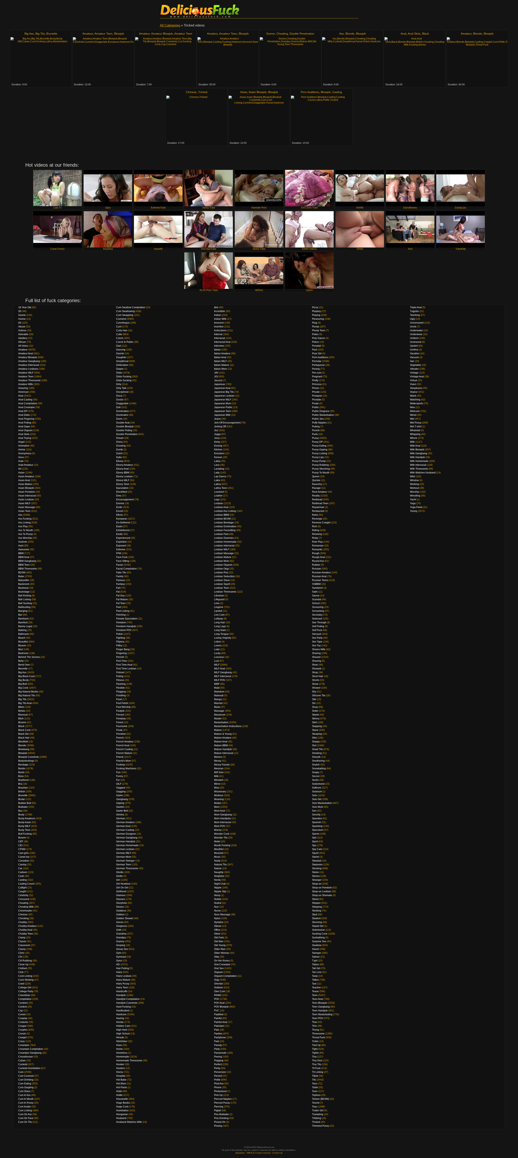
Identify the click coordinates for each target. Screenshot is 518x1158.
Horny (119, 1072)
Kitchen (218, 449)
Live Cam (219, 614)
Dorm (119, 418)
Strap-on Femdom (322, 887)
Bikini (21, 707)
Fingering (121, 653)
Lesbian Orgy (221, 568)
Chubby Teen (25, 933)
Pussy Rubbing (320, 465)
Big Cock (23, 687)
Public (315, 407)
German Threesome (127, 868)
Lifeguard (219, 599)
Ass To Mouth (25, 530)
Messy (217, 760)
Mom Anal (219, 810)
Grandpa (121, 937)
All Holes (23, 345)
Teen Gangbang (321, 1006)
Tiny (314, 1056)
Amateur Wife (25, 384)
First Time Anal (124, 664)
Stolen (315, 872)
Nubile (217, 899)
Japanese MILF (222, 399)
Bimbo (21, 710)
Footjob (120, 710)
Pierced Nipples (223, 1099)
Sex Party (317, 637)
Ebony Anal (122, 468)
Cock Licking (25, 976)
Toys (314, 1106)
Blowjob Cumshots (28, 757)
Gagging (121, 791)
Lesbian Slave (222, 580)
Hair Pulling (122, 968)
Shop (315, 672)
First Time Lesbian (126, 668)
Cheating (282, 33)
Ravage (316, 488)
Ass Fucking (25, 518)
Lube (217, 649)
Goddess (121, 910)
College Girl (24, 987)
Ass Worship (25, 538)
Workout (414, 488)
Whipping (415, 434)
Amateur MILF (26, 372)
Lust (216, 660)
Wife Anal (415, 445)
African (22, 342)
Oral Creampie (222, 964)
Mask (217, 707)
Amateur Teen (103, 33)
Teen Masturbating (322, 1014)
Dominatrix (122, 415)
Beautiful (23, 641)
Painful (218, 1018)
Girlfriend (121, 891)
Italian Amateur (222, 353)
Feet (118, 607)
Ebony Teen (122, 484)
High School (123, 1033)
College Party (25, 991)
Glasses (120, 899)
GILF (118, 783)
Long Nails (220, 630)
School (316, 603)
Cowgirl (22, 1037)
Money (218, 830)
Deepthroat (122, 361)
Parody (218, 1045)
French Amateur (125, 741)
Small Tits (317, 749)
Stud (314, 914)
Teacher (316, 987)
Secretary (317, 614)
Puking (316, 426)
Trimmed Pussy (320, 1125)
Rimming (317, 534)
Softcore (316, 787)
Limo (217, 603)
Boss (21, 776)
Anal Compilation (27, 403)
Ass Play (23, 526)
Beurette (23, 668)
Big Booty (23, 680)
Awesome (23, 549)
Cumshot (121, 319)
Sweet (315, 949)
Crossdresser (25, 1056)
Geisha (120, 814)
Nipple (217, 887)
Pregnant (317, 376)
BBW (21, 553)
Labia (217, 461)
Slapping (317, 726)
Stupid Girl (318, 926)
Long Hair (219, 622)
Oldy (216, 956)
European (121, 518)
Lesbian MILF (221, 549)
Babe (21, 576)
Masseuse (219, 714)
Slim (314, 737)
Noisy (217, 895)
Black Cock (24, 730)
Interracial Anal (222, 342)
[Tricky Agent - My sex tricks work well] (103, 60)
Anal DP (22, 411)
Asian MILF (24, 503)
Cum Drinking (25, 1079)
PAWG (217, 995)
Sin (314, 703)
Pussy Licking (319, 453)
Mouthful (219, 849)
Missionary (220, 791)
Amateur (87, 33)
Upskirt (414, 345)
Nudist (217, 903)
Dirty (118, 384)
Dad (118, 345)
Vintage (414, 372)
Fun (118, 772)
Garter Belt (122, 810)
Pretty (315, 380)
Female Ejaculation (126, 618)
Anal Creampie (26, 407)
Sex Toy (316, 645)
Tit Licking (317, 1072)
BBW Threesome (27, 568)
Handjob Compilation (128, 999)
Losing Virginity (222, 637)
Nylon (217, 918)
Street (315, 899)
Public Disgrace (320, 411)
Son (314, 810)
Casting (337, 92)
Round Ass (318, 561)
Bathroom (23, 634)
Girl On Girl (122, 887)
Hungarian (122, 1114)
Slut (314, 745)
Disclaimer (240, 1153)
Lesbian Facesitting (225, 530)
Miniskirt (218, 780)
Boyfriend (23, 780)
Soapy (315, 772)
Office (217, 929)
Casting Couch (26, 883)
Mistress (218, 795)
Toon (314, 1091)
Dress (119, 441)
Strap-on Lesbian (321, 891)
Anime (21, 449)
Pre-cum (316, 372)
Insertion (219, 326)
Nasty (217, 860)
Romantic (317, 549)
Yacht (413, 499)
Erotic (119, 507)
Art (19, 468)
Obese (217, 926)
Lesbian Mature (222, 557)
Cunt (118, 326)
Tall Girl (316, 968)
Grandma (121, 933)
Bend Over (24, 664)
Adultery (22, 338)
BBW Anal (23, 557)
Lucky (217, 653)
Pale (216, 1029)
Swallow (316, 945)
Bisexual (23, 714)
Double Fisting (124, 430)
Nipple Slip (220, 891)
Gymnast (121, 956)
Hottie (119, 1095)
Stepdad (316, 860)
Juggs (217, 434)
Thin (314, 1026)
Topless (316, 1095)
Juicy (217, 438)
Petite (217, 1079)
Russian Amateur (321, 572)
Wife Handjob (417, 457)
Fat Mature (122, 599)
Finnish (120, 657)
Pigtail (217, 1110)
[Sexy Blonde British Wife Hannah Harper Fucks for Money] (414, 60)
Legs (217, 499)
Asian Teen (24, 511)
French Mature (124, 753)
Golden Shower (124, 918)
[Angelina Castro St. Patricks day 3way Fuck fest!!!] (41, 60)
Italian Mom (220, 368)
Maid (217, 687)
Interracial (219, 338)
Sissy (315, 707)
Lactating (219, 468)
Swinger (316, 953)
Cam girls (23, 853)
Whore (413, 438)
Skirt (314, 722)
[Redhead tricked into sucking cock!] (165, 60)
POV (216, 999)
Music (217, 856)
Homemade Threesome (129, 1060)
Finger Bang (123, 649)
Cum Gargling (26, 1087)
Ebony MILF (122, 480)
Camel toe (24, 856)
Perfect (218, 1064)
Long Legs (220, 626)
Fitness (120, 680)
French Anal (122, 745)
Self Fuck (317, 630)
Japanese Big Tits (224, 392)
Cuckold (22, 1064)
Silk (314, 699)
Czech (119, 338)
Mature (218, 730)
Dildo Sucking (124, 380)
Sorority (316, 814)
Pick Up (218, 1095)
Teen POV (317, 1018)
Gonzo (119, 922)
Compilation (25, 999)
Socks (315, 780)
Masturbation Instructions (228, 726)
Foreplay (121, 718)
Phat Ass (219, 1083)
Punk (315, 434)
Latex (217, 480)
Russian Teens (320, 580)
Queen (316, 476)
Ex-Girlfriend (123, 522)
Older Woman (221, 953)
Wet (412, 418)
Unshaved (415, 342)
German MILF (123, 853)
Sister (315, 710)
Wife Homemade (419, 461)
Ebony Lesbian (124, 476)
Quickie (316, 480)
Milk (216, 776)
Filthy (119, 645)
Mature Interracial (223, 753)
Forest (119, 722)
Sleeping (317, 733)
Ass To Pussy (25, 534)
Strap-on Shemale (322, 895)
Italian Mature (221, 365)
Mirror (217, 783)
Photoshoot (220, 1091)
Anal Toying (24, 438)
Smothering (318, 760)
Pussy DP (317, 441)
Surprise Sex (319, 941)
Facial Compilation (126, 568)
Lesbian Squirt (222, 584)
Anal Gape (24, 426)
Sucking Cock (319, 933)
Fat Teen (121, 603)
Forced (120, 714)
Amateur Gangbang (29, 361)
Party (217, 1049)
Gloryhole (121, 903)
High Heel (121, 1029)
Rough (316, 553)
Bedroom (23, 653)
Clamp (21, 937)
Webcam (415, 411)
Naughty (218, 872)
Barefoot (23, 622)
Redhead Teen (320, 503)
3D (19, 311)
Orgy (216, 979)
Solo (314, 795)
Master (218, 718)
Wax (412, 407)
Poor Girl (317, 353)
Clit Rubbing (25, 960)
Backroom (23, 584)
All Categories (170, 25)
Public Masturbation (323, 415)
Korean (218, 457)
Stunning (317, 922)
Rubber (316, 564)
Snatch (316, 764)
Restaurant (318, 511)
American (23, 392)
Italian (217, 349)
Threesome (318, 1033)
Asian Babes (25, 484)
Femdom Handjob (126, 626)
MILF (217, 664)
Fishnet (120, 672)
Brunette (51, 33)
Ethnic (119, 514)
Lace (217, 465)
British (21, 791)
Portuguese (318, 365)
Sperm (315, 833)
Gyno (119, 960)
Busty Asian (24, 822)
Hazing (120, 1018)
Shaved (316, 657)
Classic (22, 941)
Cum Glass (24, 1091)
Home (119, 1049)
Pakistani (219, 1026)
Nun (216, 906)
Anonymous (24, 453)
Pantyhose (220, 1037)
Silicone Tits (318, 695)
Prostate (316, 399)
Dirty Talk (121, 388)
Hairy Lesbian (124, 976)
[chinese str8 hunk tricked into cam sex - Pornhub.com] (196, 118)
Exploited (121, 541)
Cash (21, 876)
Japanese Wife (222, 415)
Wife (412, 441)
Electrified (121, 491)
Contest (22, 1006)
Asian (243, 92)
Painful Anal (220, 1022)
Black (425, 33)
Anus (21, 457)
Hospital (120, 1075)
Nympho (218, 922)
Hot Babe (121, 1079)
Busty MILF (24, 826)
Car (20, 868)
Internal (218, 334)
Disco (119, 395)
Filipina (120, 641)
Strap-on (317, 883)
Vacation (414, 353)
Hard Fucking (123, 1006)
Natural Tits (220, 864)
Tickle (315, 1041)
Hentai (119, 1022)
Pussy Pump (319, 461)
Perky (217, 1068)
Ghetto (119, 872)
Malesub (219, 695)
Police (315, 342)
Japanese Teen (222, 411)
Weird (413, 415)
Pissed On (219, 1122)
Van (412, 361)
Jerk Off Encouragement (227, 422)
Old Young (220, 945)
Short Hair (317, 676)
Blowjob (119, 33)
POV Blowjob (221, 1006)
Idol (216, 307)
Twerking (415, 315)
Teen (314, 995)
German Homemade (127, 845)
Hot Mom (121, 1083)
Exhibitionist (123, 530)
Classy (22, 949)
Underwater (416, 330)
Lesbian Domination (225, 526)
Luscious (219, 657)
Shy (314, 691)
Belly (21, 660)
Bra (20, 783)
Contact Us (277, 1153)
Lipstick (218, 611)
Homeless (121, 1052)
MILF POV (219, 680)
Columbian (24, 995)
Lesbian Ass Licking (225, 511)
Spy (314, 845)
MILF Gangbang (223, 672)
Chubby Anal (25, 929)
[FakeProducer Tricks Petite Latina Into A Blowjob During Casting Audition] (321, 118)
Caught (22, 891)
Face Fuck (121, 557)
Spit (314, 837)
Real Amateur (319, 491)
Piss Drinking (221, 1118)
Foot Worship (123, 707)
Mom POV (219, 826)
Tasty (315, 976)
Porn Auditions (310, 92)
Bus (20, 810)
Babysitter (23, 580)
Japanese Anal (222, 388)
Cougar (22, 1026)
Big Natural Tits (26, 695)
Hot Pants (121, 1087)
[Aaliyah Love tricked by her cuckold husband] (352, 60)
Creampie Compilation (30, 1049)
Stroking (316, 910)
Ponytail (316, 345)
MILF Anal (219, 668)
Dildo (119, 372)
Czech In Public (124, 342)
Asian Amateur (26, 476)
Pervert (218, 1075)
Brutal (21, 799)
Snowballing (319, 768)
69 (19, 322)
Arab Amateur (25, 465)
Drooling (121, 445)
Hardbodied (122, 1010)
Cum (20, 1072)
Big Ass (29, 33)
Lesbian (218, 503)
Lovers (218, 645)
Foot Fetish (122, 703)
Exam (119, 526)
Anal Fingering (26, 418)
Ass (341, 33)
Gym (118, 953)
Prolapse (317, 395)
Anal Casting (25, 399)
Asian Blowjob (257, 92)
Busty (21, 814)
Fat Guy (120, 595)
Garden (120, 807)
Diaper (120, 368)
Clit (20, 956)
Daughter (121, 357)
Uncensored (417, 322)
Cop (20, 1010)
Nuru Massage (222, 914)
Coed (21, 983)
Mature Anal (220, 741)
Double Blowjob (125, 426)
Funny (119, 776)
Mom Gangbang (223, 814)
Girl (118, 880)
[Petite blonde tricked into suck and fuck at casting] (477, 60)
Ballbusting (24, 607)
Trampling (317, 1114)
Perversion (220, 1072)
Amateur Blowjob (162, 33)
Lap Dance (220, 476)
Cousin (22, 1033)
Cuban (22, 1060)
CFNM (21, 849)
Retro (315, 514)
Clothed (22, 968)
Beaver (22, 645)
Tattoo (315, 979)
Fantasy (120, 584)
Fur (118, 780)
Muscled (218, 853)
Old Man (218, 941)
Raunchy (317, 484)
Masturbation (221, 722)
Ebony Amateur (124, 465)
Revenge (317, 518)
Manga (218, 699)
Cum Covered (26, 1075)
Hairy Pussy (122, 983)
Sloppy (316, 741)
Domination (122, 411)
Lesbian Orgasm (223, 564)
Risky (315, 538)
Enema (120, 503)
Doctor (119, 399)
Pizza (315, 307)
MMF (217, 684)
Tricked (202, 92)
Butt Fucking (25, 833)
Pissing (218, 1125)
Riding (315, 530)
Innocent (219, 322)
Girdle (119, 876)
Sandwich (317, 587)
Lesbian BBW (221, 514)
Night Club (220, 883)
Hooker (120, 1064)
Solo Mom (317, 807)
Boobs (21, 768)
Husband (121, 1118)
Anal (403, 33)
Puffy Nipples (319, 422)
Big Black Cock (26, 676)
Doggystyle (122, 403)
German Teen (123, 864)
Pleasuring (318, 319)
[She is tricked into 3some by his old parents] (290, 60)
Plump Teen (318, 330)
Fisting (119, 676)
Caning (22, 864)
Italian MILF (220, 361)
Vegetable (415, 365)
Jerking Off (220, 426)
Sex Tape (317, 641)
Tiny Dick (317, 1060)
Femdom (121, 622)
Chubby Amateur (27, 926)
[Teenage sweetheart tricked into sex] (227, 60)
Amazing (23, 388)
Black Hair (24, 737)
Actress (22, 330)
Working (414, 484)
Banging (23, 611)
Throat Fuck (318, 1037)
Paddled (218, 1014)
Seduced (317, 618)
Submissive (318, 929)
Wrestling (415, 495)
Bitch (21, 718)
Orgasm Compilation (225, 976)
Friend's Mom (123, 760)
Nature (218, 868)
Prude (315, 403)
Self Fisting (318, 626)
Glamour (121, 895)
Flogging (121, 691)
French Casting (124, 749)
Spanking (317, 826)
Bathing (22, 630)
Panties (218, 1033)
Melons (218, 757)
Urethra (414, 349)
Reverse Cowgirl (321, 522)
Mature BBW (221, 745)
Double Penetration (302, 33)
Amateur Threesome (29, 380)
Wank (413, 395)
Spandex (317, 818)
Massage (219, 710)
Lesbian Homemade (225, 541)
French (120, 737)
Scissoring (318, 607)
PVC (216, 1010)
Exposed (121, 545)
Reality (316, 495)
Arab (20, 461)
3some (270, 33)
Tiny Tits (316, 1064)
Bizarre (22, 722)
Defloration (122, 365)
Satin (315, 591)
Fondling (121, 695)
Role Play (317, 541)
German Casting (125, 830)
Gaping (120, 803)
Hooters (120, 1068)
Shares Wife (318, 649)
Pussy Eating (319, 445)
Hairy (119, 972)
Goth (118, 929)
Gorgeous (121, 926)
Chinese (191, 92)
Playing (316, 315)
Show (315, 684)
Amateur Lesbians (28, 368)
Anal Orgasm (25, 430)
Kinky (217, 441)
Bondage (23, 764)
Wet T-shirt (415, 426)
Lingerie (218, 607)
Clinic (21, 953)
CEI (20, 845)
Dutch (119, 453)
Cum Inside (24, 1106)
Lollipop (218, 618)
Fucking (120, 764)
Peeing (218, 1056)
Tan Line (317, 972)
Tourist (315, 1102)
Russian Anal (319, 576)
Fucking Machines (126, 768)
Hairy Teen (122, 987)
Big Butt (22, 684)
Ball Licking (24, 599)
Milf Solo (219, 772)
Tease (315, 991)
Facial (119, 564)
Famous (120, 580)
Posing (316, 368)
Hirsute (120, 1037)
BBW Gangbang (27, 561)
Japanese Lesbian (224, 395)
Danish (120, 353)
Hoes (119, 1045)
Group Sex (122, 949)
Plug (314, 322)
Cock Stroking (26, 979)
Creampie (23, 1045)
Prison (315, 388)
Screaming (318, 611)
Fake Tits (121, 572)
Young (413, 511)
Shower (316, 687)
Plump (315, 326)
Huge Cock (122, 1106)
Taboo (315, 964)
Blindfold (23, 741)
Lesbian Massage (224, 553)
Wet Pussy (415, 422)
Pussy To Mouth (320, 472)
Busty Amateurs (26, 818)
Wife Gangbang (418, 453)
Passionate (220, 1052)
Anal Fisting (24, 422)
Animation (23, 445)
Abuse (21, 326)
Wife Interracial (418, 465)
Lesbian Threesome (225, 591)
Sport (315, 841)
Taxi (314, 983)
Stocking (317, 868)
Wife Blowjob (417, 449)
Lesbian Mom (221, 561)
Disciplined (122, 392)
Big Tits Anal (25, 703)
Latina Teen (220, 488)
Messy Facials (222, 764)
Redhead (317, 499)
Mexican (218, 768)
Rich (314, 526)
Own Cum (219, 991)
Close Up (23, 964)
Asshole (22, 541)
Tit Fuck (316, 1068)
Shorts (315, 680)
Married (218, 703)
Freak (119, 730)
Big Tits (40, 33)
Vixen (413, 384)
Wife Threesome (419, 468)
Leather (218, 495)
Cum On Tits (25, 1122)
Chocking (23, 918)
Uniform (414, 338)
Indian (217, 315)
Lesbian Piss (221, 572)
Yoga (413, 503)
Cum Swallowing (125, 311)
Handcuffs (121, 991)
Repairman (318, 507)
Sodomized (318, 783)
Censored (23, 899)
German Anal (123, 826)
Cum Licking (25, 1110)
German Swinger (125, 860)
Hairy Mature (123, 979)
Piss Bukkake (221, 1114)
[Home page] (200, 9)
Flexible (120, 687)
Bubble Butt (24, 803)
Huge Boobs (123, 1102)
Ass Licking (24, 522)
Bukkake (23, 807)
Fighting (120, 637)
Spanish (316, 822)
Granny (120, 941)
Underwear (416, 334)
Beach (21, 637)
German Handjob (125, 841)
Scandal (316, 599)
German (120, 818)
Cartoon (22, 872)
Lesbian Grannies (224, 538)
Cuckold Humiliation (29, 1068)
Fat (118, 591)
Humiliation (122, 1110)
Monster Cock (221, 833)
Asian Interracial (27, 495)
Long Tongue (221, 634)
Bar (20, 614)
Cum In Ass (24, 1095)
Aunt (20, 545)
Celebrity (23, 895)
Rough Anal (318, 557)
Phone (217, 1087)
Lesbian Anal (221, 507)
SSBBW (316, 584)
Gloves (120, 906)
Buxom (22, 837)
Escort (119, 511)
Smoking (317, 753)
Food (119, 699)
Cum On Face (25, 1118)
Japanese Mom (222, 403)
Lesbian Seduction (224, 576)
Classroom (24, 945)
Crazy (21, 1041)
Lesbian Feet (221, 534)
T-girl (314, 960)
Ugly (412, 319)
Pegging (218, 1060)
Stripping (317, 906)
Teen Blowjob (319, 1002)
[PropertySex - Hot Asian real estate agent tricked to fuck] (259, 118)
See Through (319, 622)
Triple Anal (416, 307)
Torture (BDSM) (320, 1099)
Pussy (315, 438)
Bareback (23, 618)
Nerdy (217, 880)
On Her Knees (222, 960)
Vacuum (414, 357)
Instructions (220, 330)
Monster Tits (220, 837)
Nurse (217, 910)
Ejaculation (122, 488)
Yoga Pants (416, 507)
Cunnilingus (123, 322)
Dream (120, 438)
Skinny (316, 718)
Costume (23, 1022)
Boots (21, 772)
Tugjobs (414, 311)
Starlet (315, 856)
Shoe (315, 664)
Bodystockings (26, 760)
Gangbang (122, 799)
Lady (217, 472)
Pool (314, 349)
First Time (121, 660)
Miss (216, 787)
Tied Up (316, 1045)
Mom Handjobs (222, 818)
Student (316, 918)
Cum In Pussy (25, 1102)
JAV (216, 372)
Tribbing (316, 1118)
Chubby (22, 922)
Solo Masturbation (322, 803)
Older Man (220, 949)
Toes (314, 1083)
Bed (20, 649)
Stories (316, 876)
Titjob (315, 1075)
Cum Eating (24, 1083)
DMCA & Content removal (258, 1153)
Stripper (316, 903)
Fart (118, 587)
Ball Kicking (24, 595)
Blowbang (23, 749)
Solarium (317, 791)
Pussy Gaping (319, 449)
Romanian (318, 545)
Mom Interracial (222, 822)
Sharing (316, 653)
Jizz (216, 430)
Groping (120, 945)
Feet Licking (123, 611)
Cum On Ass (25, 1114)
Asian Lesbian (26, 499)
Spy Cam (317, 849)
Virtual (413, 380)
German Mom (123, 856)
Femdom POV (124, 630)
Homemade (122, 1056)
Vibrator (414, 368)
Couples (23, 1029)
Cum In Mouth (26, 1099)
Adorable (23, 334)
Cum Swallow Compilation (130, 307)
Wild (412, 476)
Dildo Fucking (123, 376)
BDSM (21, 572)
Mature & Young (223, 733)
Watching (415, 399)
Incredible (219, 311)
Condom (23, 1002)
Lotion (217, 641)
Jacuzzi (218, 380)
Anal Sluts (414, 33)
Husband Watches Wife (129, 1122)
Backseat (23, 587)
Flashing (121, 684)
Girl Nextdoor (123, 883)
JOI (216, 376)
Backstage (24, 591)
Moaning (219, 799)
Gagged (120, 787)
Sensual (316, 634)
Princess (317, 384)
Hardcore (121, 1014)
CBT (20, 841)
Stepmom (317, 864)
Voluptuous (416, 388)
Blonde (349, 33)
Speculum (317, 830)
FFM (118, 553)
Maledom (219, 691)
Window (414, 480)
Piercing (218, 1106)
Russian (316, 568)
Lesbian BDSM (222, 518)
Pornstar (316, 361)
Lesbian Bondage (224, 522)
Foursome (121, 726)
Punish (316, 430)
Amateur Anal (25, 353)
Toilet (315, 1087)
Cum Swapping (124, 315)
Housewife (122, 1099)
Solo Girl (317, 799)
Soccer (316, 776)
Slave (315, 730)
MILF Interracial (222, 676)
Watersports (416, 403)
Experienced (123, 538)
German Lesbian (125, 849)
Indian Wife (220, 319)
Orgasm (218, 972)
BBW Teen (24, 564)
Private (316, 392)
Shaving (316, 660)
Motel (217, 841)
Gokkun (120, 914)
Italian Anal (220, 357)
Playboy (316, 311)
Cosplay (22, 1018)
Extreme (120, 549)
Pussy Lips (318, 457)
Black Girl (23, 733)
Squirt (315, 853)
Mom (217, 807)
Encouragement (125, 499)
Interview (219, 345)
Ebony (119, 461)
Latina (217, 484)
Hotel (119, 1091)
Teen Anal (317, 999)
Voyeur (414, 392)
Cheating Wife (26, 906)
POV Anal (219, 1002)
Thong (315, 1029)
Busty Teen (24, 830)
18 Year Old (24, 307)
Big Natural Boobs (28, 691)
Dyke (119, 457)
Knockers (219, 453)
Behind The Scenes (29, 657)
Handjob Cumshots (126, 1002)
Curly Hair (121, 330)
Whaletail (415, 430)
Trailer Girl (318, 1110)
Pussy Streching (321, 468)
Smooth (316, 757)
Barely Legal (25, 626)
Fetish (119, 634)
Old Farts (219, 937)
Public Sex (318, 418)
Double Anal (123, 422)
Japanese (219, 384)
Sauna (315, 595)
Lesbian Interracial (224, 545)
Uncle (413, 326)
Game (119, 795)
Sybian (316, 956)
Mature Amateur (222, 737)
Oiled (217, 933)
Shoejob (316, 668)
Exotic (119, 534)
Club (20, 972)
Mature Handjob (223, 749)
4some (22, 319)
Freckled (121, 733)
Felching (121, 614)
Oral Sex (219, 968)
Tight (314, 1049)
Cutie (119, 334)
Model (217, 803)
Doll (118, 407)
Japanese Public (223, 407)
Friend (119, 757)
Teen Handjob (320, 1010)
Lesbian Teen (221, 587)
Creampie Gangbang (29, 1052)
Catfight (22, 887)
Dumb (119, 449)
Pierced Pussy (222, 1102)
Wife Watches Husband (423, 472)
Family (119, 576)
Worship (414, 491)
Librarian (219, 595)
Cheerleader (25, 910)
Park (216, 1041)
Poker (315, 334)
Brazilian (23, 787)
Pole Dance (318, 338)
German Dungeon (126, 833)
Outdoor (218, 987)
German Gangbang (126, 837)
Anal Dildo (24, 415)
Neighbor (219, 876)
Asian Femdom (26, 491)
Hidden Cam (123, 1026)
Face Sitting (122, 561)
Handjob (121, 995)
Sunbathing (318, 937)
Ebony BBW (122, 472)
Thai (314, 1022)
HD (118, 964)
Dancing (120, 349)
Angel (21, 441)
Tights (315, 1052)
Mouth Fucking (222, 845)
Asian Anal (24, 480)
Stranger (317, 880)
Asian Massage (26, 507)
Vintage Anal (417, 376)
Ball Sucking (25, 603)
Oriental (218, 983)
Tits (314, 1079)
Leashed (219, 491)
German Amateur (125, 822)
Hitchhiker (121, 1041)
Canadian (23, 860)
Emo (118, 495)
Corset (21, 1014)
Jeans (217, 418)
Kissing (218, 445)
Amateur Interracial (28, 365)
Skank (315, 714)
